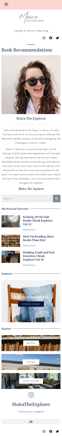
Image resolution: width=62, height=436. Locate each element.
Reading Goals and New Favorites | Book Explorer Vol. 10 (39, 256)
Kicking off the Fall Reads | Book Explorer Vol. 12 (38, 220)
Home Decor (31, 381)
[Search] (56, 198)
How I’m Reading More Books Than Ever (38, 238)
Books (31, 343)
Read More (29, 229)
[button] (6, 4)
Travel (31, 362)
